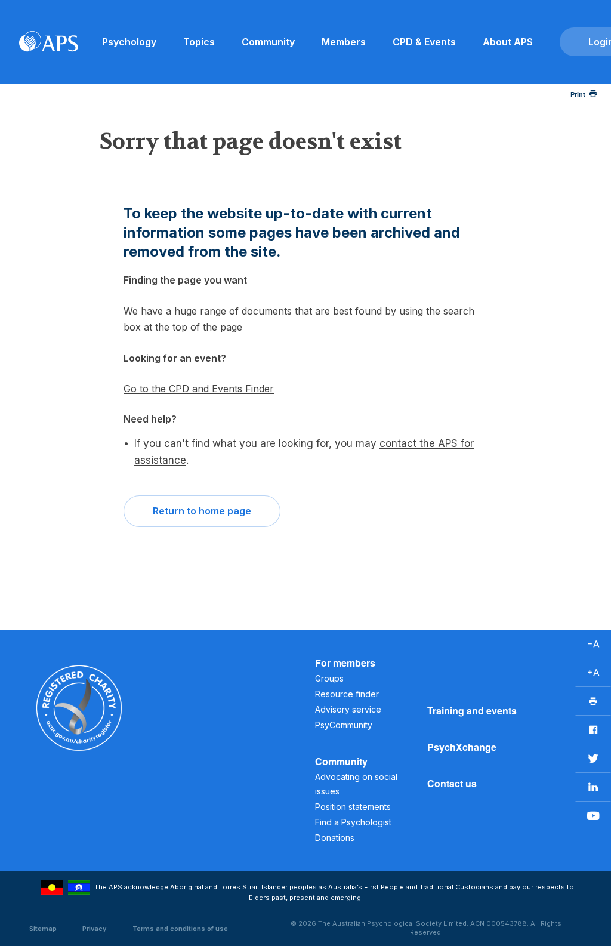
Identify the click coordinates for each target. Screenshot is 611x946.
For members (345, 663)
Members (344, 42)
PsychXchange (461, 747)
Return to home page (202, 511)
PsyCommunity (343, 725)
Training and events (472, 710)
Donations (334, 838)
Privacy (94, 929)
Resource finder (347, 694)
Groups (329, 678)
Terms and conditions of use (180, 929)
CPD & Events (424, 42)
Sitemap (43, 929)
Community (268, 42)
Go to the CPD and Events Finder (199, 389)
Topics (199, 42)
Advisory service (348, 709)
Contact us (452, 783)
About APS (508, 42)
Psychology (129, 42)
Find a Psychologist (353, 822)
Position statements (353, 807)
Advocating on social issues (356, 784)
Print (577, 94)
